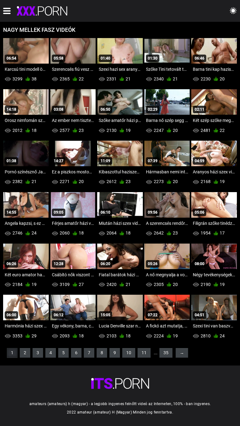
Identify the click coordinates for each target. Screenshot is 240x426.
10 (128, 352)
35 (165, 352)
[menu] (7, 11)
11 (144, 352)
